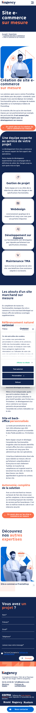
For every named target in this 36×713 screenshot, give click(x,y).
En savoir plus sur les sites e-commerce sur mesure (19, 515)
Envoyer (28, 658)
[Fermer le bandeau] (33, 329)
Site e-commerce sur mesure (14, 37)
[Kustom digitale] (27, 702)
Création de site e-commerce (14, 36)
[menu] (32, 2)
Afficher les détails (23, 362)
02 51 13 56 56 (8, 682)
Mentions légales (5, 685)
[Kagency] (16, 702)
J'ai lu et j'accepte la (16, 653)
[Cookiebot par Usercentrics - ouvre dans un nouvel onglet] (21, 329)
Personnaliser (17, 375)
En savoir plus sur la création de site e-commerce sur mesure (19, 128)
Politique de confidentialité (20, 685)
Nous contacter (21, 709)
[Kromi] (6, 702)
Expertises (13, 34)
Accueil (4, 34)
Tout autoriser (18, 369)
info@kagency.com (22, 682)
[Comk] (7, 695)
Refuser (18, 382)
